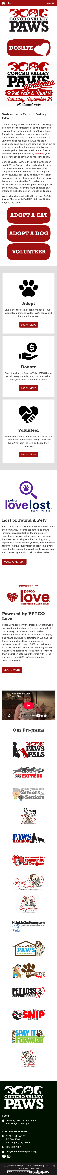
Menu (49, 3)
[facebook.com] (4, 1156)
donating (39, 153)
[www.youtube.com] (8, 1156)
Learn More (28, 324)
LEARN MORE (12, 669)
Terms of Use (23, 1168)
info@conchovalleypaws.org (21, 1151)
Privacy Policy (34, 1168)
